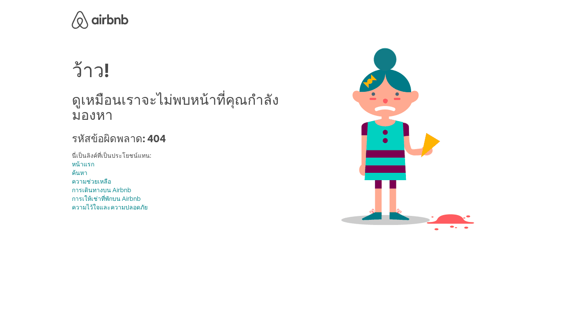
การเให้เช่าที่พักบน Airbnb (106, 199)
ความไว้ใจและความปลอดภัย (110, 207)
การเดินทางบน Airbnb (101, 190)
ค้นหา (79, 173)
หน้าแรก (83, 164)
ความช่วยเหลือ (91, 181)
